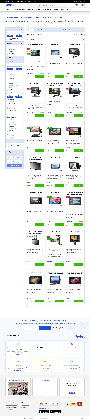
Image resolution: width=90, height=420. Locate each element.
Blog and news (25, 405)
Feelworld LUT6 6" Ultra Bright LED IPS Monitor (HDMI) (55, 84)
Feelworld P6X (75, 232)
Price (8, 29)
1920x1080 (38, 34)
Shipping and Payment (11, 402)
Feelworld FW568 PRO (36, 192)
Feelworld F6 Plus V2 (35, 84)
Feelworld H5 (74, 123)
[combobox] (14, 157)
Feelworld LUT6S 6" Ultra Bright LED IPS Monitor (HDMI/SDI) (75, 84)
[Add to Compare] (41, 57)
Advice (23, 407)
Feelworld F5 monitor (55, 158)
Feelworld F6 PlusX (35, 272)
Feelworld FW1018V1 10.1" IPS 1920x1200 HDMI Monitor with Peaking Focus (55, 272)
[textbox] (13, 157)
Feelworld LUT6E (55, 123)
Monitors (17, 13)
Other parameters (11, 141)
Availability (9, 43)
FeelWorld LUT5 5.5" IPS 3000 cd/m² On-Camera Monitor (35, 45)
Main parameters (11, 61)
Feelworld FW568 (55, 232)
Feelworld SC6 (55, 192)
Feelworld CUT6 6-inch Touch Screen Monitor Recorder (35, 158)
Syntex (6, 13)
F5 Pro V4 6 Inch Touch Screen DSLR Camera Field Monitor (75, 193)
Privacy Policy (9, 409)
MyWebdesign (43, 418)
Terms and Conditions (11, 405)
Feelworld (12, 13)
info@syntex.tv (72, 385)
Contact (30, 1)
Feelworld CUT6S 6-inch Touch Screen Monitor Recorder (75, 272)
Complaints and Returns (12, 407)
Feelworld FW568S (75, 44)
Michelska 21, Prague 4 (21, 380)
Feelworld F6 (35, 123)
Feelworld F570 (55, 44)
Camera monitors (23, 13)
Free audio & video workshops (46, 323)
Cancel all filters (14, 145)
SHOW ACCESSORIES (15, 165)
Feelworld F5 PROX (75, 158)
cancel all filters (78, 34)
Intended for (10, 57)
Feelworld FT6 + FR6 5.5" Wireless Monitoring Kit (35, 232)
